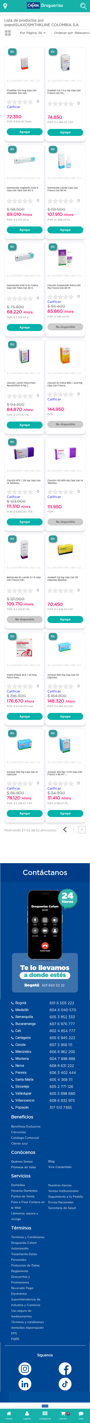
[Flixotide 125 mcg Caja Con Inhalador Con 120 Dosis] (25, 62)
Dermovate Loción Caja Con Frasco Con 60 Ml (62, 189)
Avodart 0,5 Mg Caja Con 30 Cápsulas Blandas (62, 578)
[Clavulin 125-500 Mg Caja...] (65, 453)
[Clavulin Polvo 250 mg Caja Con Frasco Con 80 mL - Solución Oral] (65, 258)
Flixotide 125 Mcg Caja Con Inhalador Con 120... (21, 91)
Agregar (24, 131)
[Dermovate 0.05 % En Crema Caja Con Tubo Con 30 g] (25, 258)
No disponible (65, 327)
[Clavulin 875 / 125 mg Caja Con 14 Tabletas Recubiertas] (25, 453)
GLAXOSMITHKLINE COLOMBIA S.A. (33, 80)
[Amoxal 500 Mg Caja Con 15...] (25, 744)
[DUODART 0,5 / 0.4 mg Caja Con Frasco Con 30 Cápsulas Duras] (65, 62)
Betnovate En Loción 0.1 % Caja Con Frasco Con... (24, 578)
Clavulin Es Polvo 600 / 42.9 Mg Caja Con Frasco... (64, 384)
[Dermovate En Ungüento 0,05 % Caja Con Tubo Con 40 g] (25, 160)
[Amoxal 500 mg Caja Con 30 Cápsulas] (65, 647)
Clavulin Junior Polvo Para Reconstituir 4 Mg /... (21, 384)
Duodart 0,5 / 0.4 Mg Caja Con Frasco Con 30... (64, 91)
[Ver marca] (65, 829)
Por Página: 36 (31, 33)
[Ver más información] (5, 6)
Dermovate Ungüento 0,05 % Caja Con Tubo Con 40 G (22, 189)
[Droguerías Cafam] (45, 6)
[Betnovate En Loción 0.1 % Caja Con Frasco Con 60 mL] (25, 550)
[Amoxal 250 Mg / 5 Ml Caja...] (65, 744)
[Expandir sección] (45, 1406)
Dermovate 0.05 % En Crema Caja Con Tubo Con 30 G (22, 286)
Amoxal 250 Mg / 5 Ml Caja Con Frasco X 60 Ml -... (64, 773)
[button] (7, 32)
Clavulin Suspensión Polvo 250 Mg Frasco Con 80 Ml (64, 286)
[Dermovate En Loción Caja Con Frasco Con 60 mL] (65, 160)
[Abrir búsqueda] (83, 6)
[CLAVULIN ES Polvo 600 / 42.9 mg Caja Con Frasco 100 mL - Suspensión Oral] (65, 355)
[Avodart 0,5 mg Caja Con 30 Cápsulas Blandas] (65, 550)
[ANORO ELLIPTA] (25, 647)
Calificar (13, 107)
